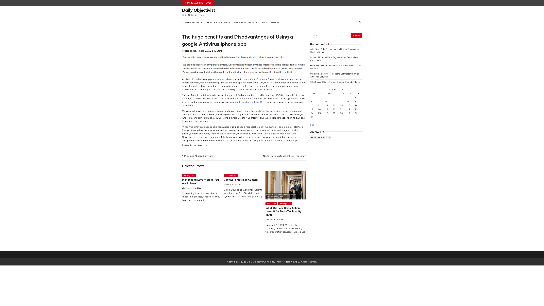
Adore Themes (308, 261)
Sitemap (269, 261)
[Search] (360, 22)
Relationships (270, 22)
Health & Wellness (218, 22)
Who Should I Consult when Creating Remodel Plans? (335, 82)
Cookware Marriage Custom (241, 179)
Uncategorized (200, 145)
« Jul (312, 124)
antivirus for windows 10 (249, 101)
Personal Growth (246, 22)
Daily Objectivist (198, 10)
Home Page (271, 203)
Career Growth (192, 22)
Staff (219, 50)
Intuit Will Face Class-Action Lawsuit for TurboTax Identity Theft (283, 211)
